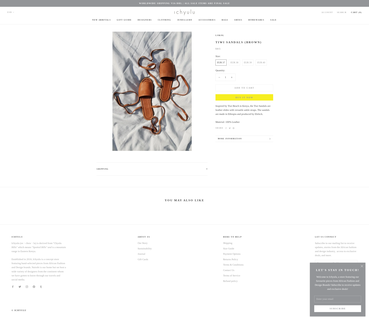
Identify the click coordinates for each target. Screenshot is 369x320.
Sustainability (145, 248)
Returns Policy (230, 259)
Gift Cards (143, 259)
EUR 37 (221, 62)
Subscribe (338, 308)
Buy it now (244, 97)
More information (230, 139)
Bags (225, 20)
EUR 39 (248, 62)
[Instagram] (27, 287)
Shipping (103, 169)
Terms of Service (231, 275)
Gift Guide (124, 20)
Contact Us (228, 270)
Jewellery (184, 20)
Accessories (207, 20)
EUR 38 (234, 62)
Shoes (238, 20)
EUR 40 (261, 62)
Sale (273, 20)
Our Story (143, 243)
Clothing (164, 20)
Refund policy (230, 281)
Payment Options (232, 254)
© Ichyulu (19, 310)
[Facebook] (226, 128)
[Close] (362, 266)
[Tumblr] (41, 287)
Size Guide (228, 248)
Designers (145, 20)
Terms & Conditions (233, 264)
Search (341, 12)
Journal (141, 254)
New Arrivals (101, 20)
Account (327, 12)
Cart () (356, 12)
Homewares (256, 20)
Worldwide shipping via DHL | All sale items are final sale (184, 3)
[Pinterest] (233, 128)
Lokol (219, 35)
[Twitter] (230, 128)
